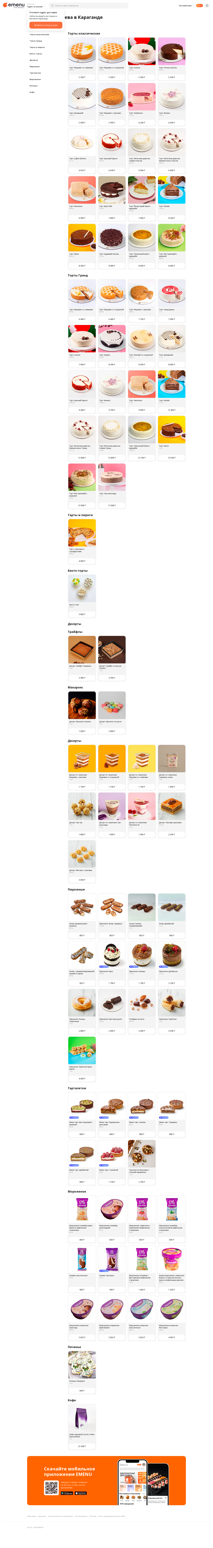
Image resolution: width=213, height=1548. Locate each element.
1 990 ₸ (112, 834)
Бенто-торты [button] (36, 53)
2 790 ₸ (142, 1182)
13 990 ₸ (82, 505)
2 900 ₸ (112, 1031)
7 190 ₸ (142, 319)
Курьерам (42, 1516)
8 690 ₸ (142, 265)
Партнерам (31, 1516)
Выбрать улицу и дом (46, 25)
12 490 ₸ (172, 410)
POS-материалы (81, 1516)
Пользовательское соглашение (60, 1516)
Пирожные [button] (35, 66)
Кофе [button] (32, 92)
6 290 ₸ (142, 122)
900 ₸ (171, 935)
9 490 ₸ (82, 410)
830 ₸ (82, 1239)
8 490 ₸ (112, 265)
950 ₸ (82, 983)
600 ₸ (82, 1390)
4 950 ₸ (171, 1337)
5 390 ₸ (82, 77)
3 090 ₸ (82, 880)
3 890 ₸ (112, 731)
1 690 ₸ (171, 786)
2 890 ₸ (82, 1031)
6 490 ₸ (82, 319)
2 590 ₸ (171, 834)
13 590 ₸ (172, 457)
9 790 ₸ (112, 410)
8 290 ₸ (171, 218)
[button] (36, 5)
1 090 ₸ (82, 731)
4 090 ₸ (82, 561)
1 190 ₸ (82, 786)
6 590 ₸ (112, 170)
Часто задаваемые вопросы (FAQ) (111, 1516)
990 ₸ (111, 1289)
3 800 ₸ (82, 614)
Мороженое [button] (35, 79)
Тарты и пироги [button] (37, 47)
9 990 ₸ (142, 410)
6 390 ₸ (171, 122)
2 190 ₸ (171, 983)
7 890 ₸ (112, 218)
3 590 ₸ (171, 1031)
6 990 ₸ (142, 170)
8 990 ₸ (171, 364)
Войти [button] (199, 5)
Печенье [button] (33, 85)
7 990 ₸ (142, 218)
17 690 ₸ (112, 505)
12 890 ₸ (82, 457)
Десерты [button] (34, 60)
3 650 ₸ (82, 1337)
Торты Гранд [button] (36, 41)
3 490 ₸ (82, 677)
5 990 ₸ (82, 122)
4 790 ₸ (112, 677)
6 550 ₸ (82, 170)
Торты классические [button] (39, 34)
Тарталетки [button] (35, 73)
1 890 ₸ (82, 834)
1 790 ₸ (112, 983)
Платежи (92, 1516)
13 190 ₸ (142, 457)
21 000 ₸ (82, 1446)
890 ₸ (82, 1134)
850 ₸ (82, 935)
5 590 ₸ (171, 77)
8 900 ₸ (171, 265)
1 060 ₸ (142, 1289)
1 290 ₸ (171, 1289)
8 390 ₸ (82, 265)
